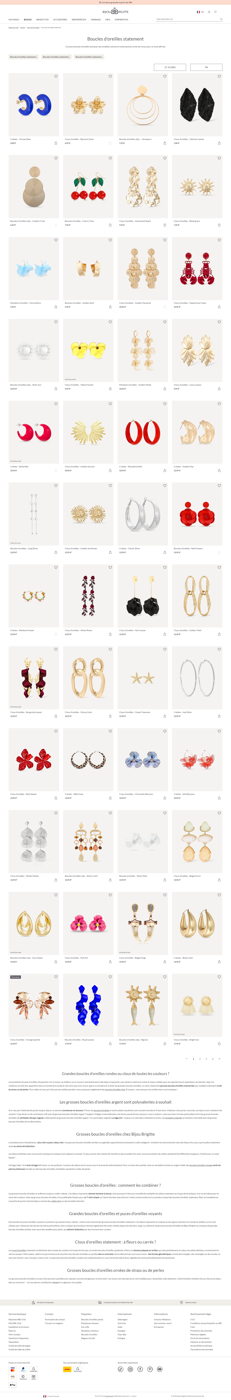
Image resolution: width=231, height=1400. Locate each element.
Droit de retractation (199, 1338)
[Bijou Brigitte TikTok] (121, 1369)
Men (107, 19)
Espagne (121, 1330)
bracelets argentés (173, 1117)
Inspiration (121, 19)
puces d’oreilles (19, 1250)
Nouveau (14, 19)
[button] (209, 12)
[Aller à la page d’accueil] (115, 10)
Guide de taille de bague (19, 1345)
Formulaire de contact (55, 1319)
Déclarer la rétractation (201, 1342)
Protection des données (201, 1330)
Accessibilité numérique (201, 1345)
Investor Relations (162, 1319)
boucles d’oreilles (101, 1110)
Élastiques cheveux (90, 1323)
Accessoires (60, 19)
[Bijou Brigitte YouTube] (160, 1369)
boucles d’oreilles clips (115, 1089)
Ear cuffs (85, 1327)
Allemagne (122, 1319)
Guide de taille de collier (19, 1349)
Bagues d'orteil (88, 1338)
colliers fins (56, 1201)
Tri (206, 67)
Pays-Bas (122, 1334)
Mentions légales (198, 1334)
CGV (192, 1319)
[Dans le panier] (56, 143)
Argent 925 (42, 19)
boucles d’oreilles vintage (201, 1165)
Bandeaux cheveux (90, 1330)
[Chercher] (221, 19)
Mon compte (14, 1334)
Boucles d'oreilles (89, 1334)
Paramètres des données (201, 1349)
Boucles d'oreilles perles (92, 1319)
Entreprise (159, 1327)
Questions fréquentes (19, 1338)
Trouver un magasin (54, 1323)
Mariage (96, 19)
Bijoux (28, 19)
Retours (12, 1330)
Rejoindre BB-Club (17, 1319)
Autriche (122, 1323)
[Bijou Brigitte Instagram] (130, 1369)
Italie (120, 1327)
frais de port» (109, 1396)
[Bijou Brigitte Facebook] (140, 1369)
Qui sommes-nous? (163, 1323)
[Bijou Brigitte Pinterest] (150, 1369)
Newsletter (14, 1342)
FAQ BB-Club (15, 1323)
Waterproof (79, 19)
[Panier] (222, 12)
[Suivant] (219, 1059)
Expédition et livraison (19, 1327)
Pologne (121, 1338)
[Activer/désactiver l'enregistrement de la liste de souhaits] (56, 76)
